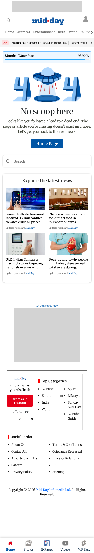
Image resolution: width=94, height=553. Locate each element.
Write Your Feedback (20, 400)
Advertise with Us (24, 458)
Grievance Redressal (67, 451)
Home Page (47, 143)
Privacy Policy (21, 472)
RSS (55, 465)
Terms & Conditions (67, 445)
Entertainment (52, 396)
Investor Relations (65, 458)
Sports (72, 389)
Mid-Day (30, 227)
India (45, 402)
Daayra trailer (78, 42)
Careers (16, 465)
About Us (17, 445)
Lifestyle (74, 396)
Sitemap (58, 472)
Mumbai (48, 389)
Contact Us (19, 451)
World (46, 409)
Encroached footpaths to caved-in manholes (39, 42)
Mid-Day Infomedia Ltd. (53, 490)
